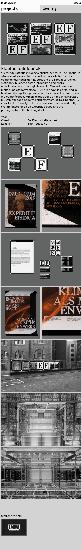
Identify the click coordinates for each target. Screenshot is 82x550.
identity (49, 8)
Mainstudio (8, 3)
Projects (9, 8)
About (77, 3)
